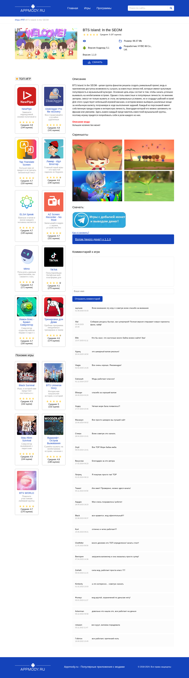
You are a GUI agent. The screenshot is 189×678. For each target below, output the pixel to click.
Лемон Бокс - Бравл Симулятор (26, 322)
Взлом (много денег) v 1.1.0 (93, 239)
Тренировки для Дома (53, 320)
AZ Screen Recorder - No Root (54, 217)
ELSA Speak (27, 214)
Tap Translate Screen (26, 163)
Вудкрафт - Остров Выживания (53, 441)
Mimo (27, 269)
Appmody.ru (33, 8)
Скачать (97, 62)
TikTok (53, 269)
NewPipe (27, 109)
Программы (104, 8)
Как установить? (80, 233)
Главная (72, 8)
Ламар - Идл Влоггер (53, 163)
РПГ (23, 20)
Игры (87, 8)
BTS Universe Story (53, 386)
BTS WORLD (26, 493)
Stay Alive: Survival (27, 439)
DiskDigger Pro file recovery (53, 110)
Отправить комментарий (87, 299)
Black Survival (26, 385)
